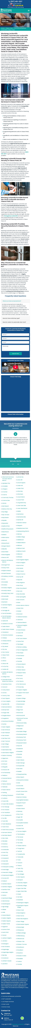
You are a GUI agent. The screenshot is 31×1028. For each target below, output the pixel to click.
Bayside (4, 520)
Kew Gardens (6, 946)
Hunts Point (5, 932)
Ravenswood (20, 704)
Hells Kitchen (5, 901)
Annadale (5, 486)
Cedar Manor (6, 626)
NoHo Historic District (23, 605)
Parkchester (20, 655)
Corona (4, 692)
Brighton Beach (6, 570)
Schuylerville (20, 766)
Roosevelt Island (21, 743)
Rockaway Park (21, 737)
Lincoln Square (21, 483)
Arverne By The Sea (7, 497)
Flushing (4, 792)
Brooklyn (4, 585)
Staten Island (21, 808)
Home (2, 28)
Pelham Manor (21, 670)
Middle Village (21, 537)
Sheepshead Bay (22, 774)
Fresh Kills (5, 821)
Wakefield (20, 900)
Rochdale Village (22, 731)
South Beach (20, 788)
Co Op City (5, 666)
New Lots (19, 591)
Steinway (19, 811)
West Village (20, 921)
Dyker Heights (6, 727)
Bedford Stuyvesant (7, 529)
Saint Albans (20, 760)
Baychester (5, 517)
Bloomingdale (6, 554)
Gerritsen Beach (6, 835)
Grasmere (5, 855)
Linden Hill (20, 485)
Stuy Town (20, 814)
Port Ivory (20, 678)
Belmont (4, 540)
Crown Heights (6, 701)
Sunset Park (20, 828)
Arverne (4, 494)
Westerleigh (20, 927)
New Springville (21, 597)
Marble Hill (20, 520)
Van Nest (19, 897)
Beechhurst (5, 532)
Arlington (4, 489)
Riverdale (19, 728)
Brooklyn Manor (6, 590)
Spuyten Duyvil (21, 803)
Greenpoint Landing (7, 867)
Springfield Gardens (22, 800)
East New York (6, 738)
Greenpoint (5, 864)
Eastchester (5, 747)
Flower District (6, 789)
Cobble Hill (5, 669)
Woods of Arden (21, 956)
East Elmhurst (6, 730)
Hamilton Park (6, 889)
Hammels (5, 892)
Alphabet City (6, 483)
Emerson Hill (5, 770)
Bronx (3, 579)
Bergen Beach (6, 546)
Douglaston (5, 718)
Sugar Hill (19, 817)
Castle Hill (5, 621)
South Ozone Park (22, 791)
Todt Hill (19, 851)
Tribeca (19, 865)
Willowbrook (20, 938)
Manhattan (20, 514)
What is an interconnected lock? (12, 301)
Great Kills (5, 861)
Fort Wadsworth (6, 815)
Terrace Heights (21, 831)
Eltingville (4, 767)
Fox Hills (4, 818)
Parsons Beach (21, 664)
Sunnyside (20, 820)
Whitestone (20, 930)
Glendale (4, 841)
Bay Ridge (5, 512)
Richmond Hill (21, 715)
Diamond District (7, 707)
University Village (22, 885)
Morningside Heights (23, 560)
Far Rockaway (6, 772)
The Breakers (21, 834)
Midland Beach (21, 542)
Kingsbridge (5, 949)
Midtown (19, 545)
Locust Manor (21, 497)
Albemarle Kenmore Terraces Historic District (8, 478)
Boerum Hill (5, 557)
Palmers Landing (21, 647)
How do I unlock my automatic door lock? (14, 322)
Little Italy (20, 491)
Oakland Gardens (22, 617)
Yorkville (19, 964)
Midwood (19, 554)
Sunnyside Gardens (22, 823)
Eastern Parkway (7, 755)
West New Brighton (22, 918)
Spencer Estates (22, 797)
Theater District (21, 845)
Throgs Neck (20, 848)
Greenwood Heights (7, 875)
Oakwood (20, 619)
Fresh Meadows (6, 824)
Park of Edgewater (22, 650)
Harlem (4, 895)
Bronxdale (5, 582)
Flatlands (4, 787)
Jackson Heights (6, 938)
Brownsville (5, 596)
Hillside (4, 909)
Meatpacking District (23, 531)
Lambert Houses (6, 961)
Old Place (20, 635)
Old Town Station (22, 638)
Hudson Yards (6, 924)
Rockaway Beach (22, 734)
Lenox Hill (19, 480)
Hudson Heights (6, 918)
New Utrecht (20, 599)
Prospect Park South (23, 692)
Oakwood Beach (21, 622)
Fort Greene (5, 809)
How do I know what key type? (11, 318)
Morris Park (20, 565)
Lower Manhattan (22, 508)
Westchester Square (23, 924)
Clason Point (9, 28)
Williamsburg (20, 936)
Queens (19, 695)
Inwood (4, 935)
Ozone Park (20, 641)
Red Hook (19, 707)
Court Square (6, 698)
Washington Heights (22, 902)
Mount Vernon (21, 574)
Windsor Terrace (22, 944)
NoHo (18, 602)
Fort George (5, 807)
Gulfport (4, 881)
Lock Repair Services (8, 1001)
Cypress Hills (5, 704)
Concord (4, 687)
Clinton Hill (5, 663)
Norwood (19, 614)
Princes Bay (20, 687)
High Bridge (5, 906)
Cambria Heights (7, 605)
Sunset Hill (20, 825)
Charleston (5, 632)
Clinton (4, 661)
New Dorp (20, 585)
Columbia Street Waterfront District (7, 680)
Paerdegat (20, 644)
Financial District (7, 778)
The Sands (20, 840)
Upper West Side (22, 891)
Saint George (21, 763)
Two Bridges (20, 874)
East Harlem (5, 735)
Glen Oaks (5, 838)
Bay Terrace (5, 514)
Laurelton (4, 964)
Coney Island (5, 690)
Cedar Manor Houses (8, 629)
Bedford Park (6, 526)
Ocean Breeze (21, 630)
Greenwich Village (7, 872)
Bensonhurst (5, 543)
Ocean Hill (20, 633)
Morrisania (20, 568)
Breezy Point (5, 568)
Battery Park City (7, 509)
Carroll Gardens (6, 613)
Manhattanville (21, 517)
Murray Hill (20, 577)
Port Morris (20, 681)
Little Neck (20, 494)
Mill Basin (19, 557)
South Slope (20, 794)
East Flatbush (6, 732)
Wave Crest (20, 910)
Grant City (5, 852)
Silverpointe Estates (22, 780)
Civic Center (5, 652)
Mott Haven (20, 571)
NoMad (19, 611)
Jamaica (4, 941)
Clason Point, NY (8, 1020)
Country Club (6, 695)
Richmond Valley (22, 723)
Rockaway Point (21, 740)
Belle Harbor (5, 537)
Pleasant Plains (21, 673)
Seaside (19, 771)
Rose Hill (19, 746)
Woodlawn (20, 950)
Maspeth (19, 525)
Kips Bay (4, 955)
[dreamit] (6, 10)
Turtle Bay (20, 871)
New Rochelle (21, 594)
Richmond (20, 712)
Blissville (4, 549)
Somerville (20, 785)
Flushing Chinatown (7, 795)
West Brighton (21, 913)
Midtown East (21, 548)
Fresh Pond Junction (8, 829)
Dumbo (4, 724)
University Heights (22, 882)
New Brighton (21, 582)
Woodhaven (20, 947)
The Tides (20, 843)
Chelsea (4, 638)
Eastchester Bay (6, 750)
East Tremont (6, 741)
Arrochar (4, 492)
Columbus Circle (6, 684)
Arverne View (6, 500)
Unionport (20, 880)
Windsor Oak (20, 941)
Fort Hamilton (6, 812)
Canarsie (4, 607)
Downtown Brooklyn (8, 721)
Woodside (20, 958)
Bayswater (5, 523)
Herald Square (6, 904)
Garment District (7, 832)
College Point (6, 677)
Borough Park (6, 565)
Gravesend (5, 858)
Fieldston (4, 775)
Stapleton (20, 805)
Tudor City (20, 868)
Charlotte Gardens (7, 635)
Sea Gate (19, 768)
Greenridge (5, 869)
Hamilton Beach (6, 884)
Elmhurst (4, 764)
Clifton (4, 658)
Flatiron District (6, 784)
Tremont (19, 863)
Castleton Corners (7, 623)
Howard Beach (6, 915)
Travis (19, 860)
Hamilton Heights (7, 886)
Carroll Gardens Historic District (6, 617)
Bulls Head (5, 599)
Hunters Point (6, 929)
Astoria (4, 503)
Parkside (19, 658)
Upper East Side (21, 888)
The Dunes (20, 837)
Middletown (20, 540)
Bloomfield (5, 552)
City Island (5, 646)
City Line (4, 649)
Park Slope (20, 653)
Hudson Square (6, 921)
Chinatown (5, 643)
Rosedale (19, 751)
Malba (19, 511)
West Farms (20, 916)
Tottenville (20, 857)
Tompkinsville (21, 854)
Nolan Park (20, 608)
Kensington (5, 944)
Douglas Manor (6, 715)
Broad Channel (6, 573)
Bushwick (4, 602)
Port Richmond (21, 684)
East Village (5, 744)
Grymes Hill (5, 878)
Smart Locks (5, 1004)
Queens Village (21, 698)
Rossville (19, 754)
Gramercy (5, 847)
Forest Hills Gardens (7, 804)
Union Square (21, 877)
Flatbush (4, 781)
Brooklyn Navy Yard (7, 593)
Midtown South (21, 551)
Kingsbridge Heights (7, 952)
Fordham (4, 798)
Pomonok (20, 675)
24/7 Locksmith (6, 999)
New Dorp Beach (22, 588)
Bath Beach (5, 506)
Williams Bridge (21, 933)
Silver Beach (20, 777)
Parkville (19, 661)
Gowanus (4, 844)
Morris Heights (21, 562)
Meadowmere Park (22, 528)
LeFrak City (20, 477)
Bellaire (4, 534)
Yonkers (19, 961)
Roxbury (19, 757)
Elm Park (4, 761)
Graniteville (5, 849)
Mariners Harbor (21, 522)
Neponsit (19, 580)
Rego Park (20, 710)
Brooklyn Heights (7, 587)
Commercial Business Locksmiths (11, 996)
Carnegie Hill (5, 610)
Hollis (3, 912)
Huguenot (5, 926)
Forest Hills (5, 801)
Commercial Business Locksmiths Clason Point (13, 29)
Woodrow (20, 953)
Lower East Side (21, 505)
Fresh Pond (5, 827)
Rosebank (20, 748)
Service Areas (6, 1007)
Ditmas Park (5, 710)
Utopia (19, 894)
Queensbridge (21, 701)
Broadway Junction (7, 576)
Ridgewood (20, 726)
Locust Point (20, 500)
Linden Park (20, 488)
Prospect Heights (22, 690)
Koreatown (5, 958)
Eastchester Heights (8, 752)
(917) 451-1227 (16, 1)
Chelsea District (6, 641)
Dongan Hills (5, 712)
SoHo (18, 783)
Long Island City (21, 502)
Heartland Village (7, 898)
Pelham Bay (20, 667)
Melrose (19, 534)
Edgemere (5, 758)
